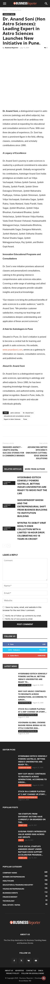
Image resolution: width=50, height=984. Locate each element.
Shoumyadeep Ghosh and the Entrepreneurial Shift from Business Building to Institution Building (32, 508)
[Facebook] (5, 53)
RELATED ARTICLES (13, 469)
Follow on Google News (32, 973)
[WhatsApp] (17, 53)
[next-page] (8, 545)
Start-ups (23, 825)
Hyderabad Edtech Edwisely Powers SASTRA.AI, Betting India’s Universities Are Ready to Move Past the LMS (32, 485)
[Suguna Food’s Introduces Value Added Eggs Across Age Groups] (9, 834)
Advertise (19, 970)
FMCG (21, 840)
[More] (36, 53)
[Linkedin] (23, 53)
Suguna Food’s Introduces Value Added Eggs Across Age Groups (32, 834)
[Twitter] (11, 53)
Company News (15, 10)
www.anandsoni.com (12, 350)
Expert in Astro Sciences (12, 419)
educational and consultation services (17, 416)
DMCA (40, 970)
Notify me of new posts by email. (19, 619)
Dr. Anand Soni (28, 413)
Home (5, 10)
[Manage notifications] (44, 978)
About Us (9, 970)
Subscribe (41, 655)
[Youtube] (36, 960)
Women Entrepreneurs (28, 715)
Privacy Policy (12, 973)
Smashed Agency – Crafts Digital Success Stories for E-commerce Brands (14, 451)
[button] (4, 3)
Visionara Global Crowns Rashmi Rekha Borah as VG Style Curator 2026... (32, 725)
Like (43, 644)
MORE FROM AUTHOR (35, 469)
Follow (42, 650)
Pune (25, 419)
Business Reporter (11, 48)
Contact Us (31, 970)
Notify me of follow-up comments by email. (23, 616)
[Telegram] (30, 53)
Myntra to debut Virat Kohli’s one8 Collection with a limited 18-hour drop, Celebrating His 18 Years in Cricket (31, 530)
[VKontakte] (28, 960)
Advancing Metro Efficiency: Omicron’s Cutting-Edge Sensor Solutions (36, 453)
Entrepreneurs (25, 703)
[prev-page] (4, 545)
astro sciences (15, 413)
